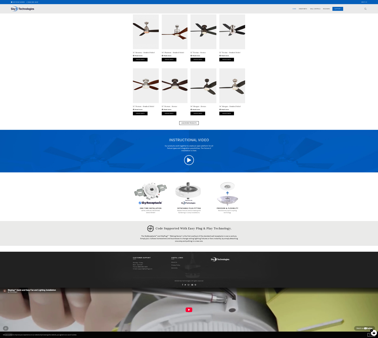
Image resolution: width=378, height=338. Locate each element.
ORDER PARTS (140, 113)
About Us (364, 2)
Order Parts (303, 9)
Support (337, 9)
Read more (139, 56)
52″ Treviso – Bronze (198, 52)
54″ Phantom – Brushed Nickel (173, 52)
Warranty (174, 268)
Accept (371, 335)
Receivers (326, 9)
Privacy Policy (175, 265)
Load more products (189, 123)
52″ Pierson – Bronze (169, 106)
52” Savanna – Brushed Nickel (144, 52)
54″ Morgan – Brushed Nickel (230, 106)
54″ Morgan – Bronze (198, 106)
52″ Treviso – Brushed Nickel (229, 52)
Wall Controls (315, 9)
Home (294, 9)
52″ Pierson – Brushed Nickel (143, 106)
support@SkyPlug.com (145, 269)
